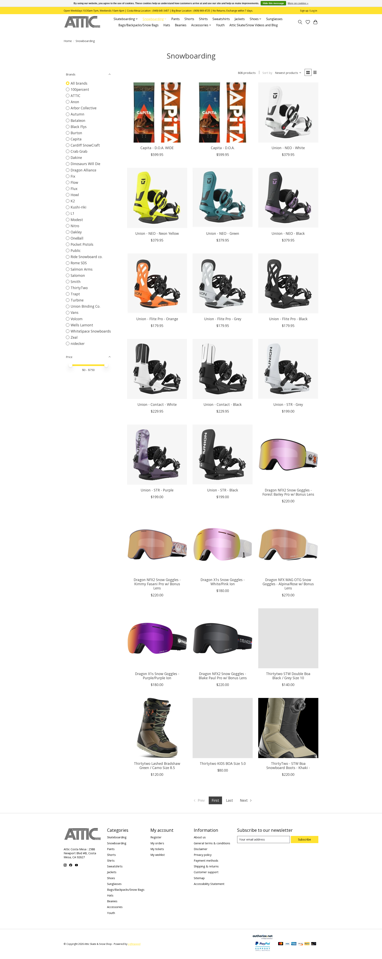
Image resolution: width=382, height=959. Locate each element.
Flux (74, 188)
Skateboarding (117, 837)
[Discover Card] (300, 944)
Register (156, 837)
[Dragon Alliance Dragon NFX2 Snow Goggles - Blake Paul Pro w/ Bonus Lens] (223, 638)
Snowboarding (116, 843)
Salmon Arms (82, 269)
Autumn (77, 114)
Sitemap (199, 878)
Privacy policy (202, 855)
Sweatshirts (221, 19)
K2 (73, 201)
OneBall (77, 238)
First (215, 800)
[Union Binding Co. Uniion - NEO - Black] (288, 198)
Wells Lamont (82, 325)
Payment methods (206, 860)
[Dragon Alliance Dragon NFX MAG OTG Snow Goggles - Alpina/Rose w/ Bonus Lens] (288, 544)
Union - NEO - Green (222, 233)
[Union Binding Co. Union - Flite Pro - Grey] (223, 283)
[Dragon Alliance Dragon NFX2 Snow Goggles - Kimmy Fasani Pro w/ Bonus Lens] (157, 544)
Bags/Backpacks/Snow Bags (138, 25)
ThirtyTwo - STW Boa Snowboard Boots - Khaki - (288, 765)
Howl (75, 194)
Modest (77, 219)
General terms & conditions (212, 843)
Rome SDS (79, 262)
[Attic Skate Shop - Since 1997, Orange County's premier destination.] (82, 22)
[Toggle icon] (300, 22)
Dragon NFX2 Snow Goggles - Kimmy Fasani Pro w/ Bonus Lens (157, 583)
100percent (80, 89)
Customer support (206, 872)
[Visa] (287, 944)
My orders (157, 843)
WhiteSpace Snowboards (91, 331)
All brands (79, 83)
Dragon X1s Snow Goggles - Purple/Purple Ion (157, 675)
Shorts (189, 19)
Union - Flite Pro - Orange (157, 318)
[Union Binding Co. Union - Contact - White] (157, 369)
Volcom (77, 318)
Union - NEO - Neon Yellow (157, 233)
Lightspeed (134, 944)
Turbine (77, 300)
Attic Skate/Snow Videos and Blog (253, 25)
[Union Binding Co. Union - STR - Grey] (288, 369)
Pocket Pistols (82, 244)
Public (76, 250)
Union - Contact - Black (223, 404)
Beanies (180, 25)
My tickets (157, 849)
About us (200, 837)
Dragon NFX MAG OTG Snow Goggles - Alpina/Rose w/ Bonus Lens (288, 583)
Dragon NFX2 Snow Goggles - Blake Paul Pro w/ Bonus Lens (223, 675)
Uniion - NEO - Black (288, 233)
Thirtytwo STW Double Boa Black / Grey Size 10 (288, 675)
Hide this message (273, 3)
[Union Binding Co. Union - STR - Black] (223, 455)
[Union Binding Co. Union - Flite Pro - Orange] (157, 283)
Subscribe (304, 839)
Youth (220, 25)
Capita (76, 139)
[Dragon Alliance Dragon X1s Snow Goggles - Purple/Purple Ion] (157, 638)
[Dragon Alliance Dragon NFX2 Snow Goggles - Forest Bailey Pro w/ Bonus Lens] (288, 455)
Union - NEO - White (288, 147)
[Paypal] (263, 951)
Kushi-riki (78, 207)
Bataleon (78, 120)
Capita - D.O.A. (223, 147)
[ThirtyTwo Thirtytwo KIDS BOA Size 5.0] (223, 728)
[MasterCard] (280, 944)
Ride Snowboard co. (86, 256)
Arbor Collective (83, 108)
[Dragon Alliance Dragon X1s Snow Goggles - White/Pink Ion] (223, 544)
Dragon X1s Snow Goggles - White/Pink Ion (223, 581)
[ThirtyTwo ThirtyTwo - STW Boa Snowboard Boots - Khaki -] (288, 728)
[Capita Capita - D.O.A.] (223, 112)
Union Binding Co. (85, 306)
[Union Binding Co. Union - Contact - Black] (223, 369)
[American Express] (293, 944)
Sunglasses (274, 19)
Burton (76, 132)
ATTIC (75, 95)
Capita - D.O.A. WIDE (157, 147)
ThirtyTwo (79, 287)
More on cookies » (298, 3)
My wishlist (157, 855)
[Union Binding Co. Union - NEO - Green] (223, 198)
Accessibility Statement (209, 884)
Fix (73, 176)
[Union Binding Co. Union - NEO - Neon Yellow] (157, 198)
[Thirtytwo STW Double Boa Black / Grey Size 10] (288, 638)
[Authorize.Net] (263, 937)
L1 (72, 213)
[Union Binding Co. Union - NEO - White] (288, 112)
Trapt (75, 294)
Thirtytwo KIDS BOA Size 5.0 (223, 763)
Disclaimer (201, 849)
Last (229, 800)
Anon (75, 101)
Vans (74, 312)
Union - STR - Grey (288, 404)
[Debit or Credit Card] (313, 944)
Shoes (111, 878)
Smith (76, 281)
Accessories (115, 907)
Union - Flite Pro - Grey (222, 318)
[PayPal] (307, 944)
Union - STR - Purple (157, 490)
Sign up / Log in (308, 10)
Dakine (76, 157)
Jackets (240, 19)
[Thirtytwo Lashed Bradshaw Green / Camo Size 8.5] (157, 728)
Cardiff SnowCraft (85, 145)
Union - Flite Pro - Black (288, 318)
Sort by (267, 73)
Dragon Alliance (83, 170)
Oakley (76, 232)
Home (68, 41)
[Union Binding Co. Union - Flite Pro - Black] (288, 283)
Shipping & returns (206, 866)
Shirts (203, 19)
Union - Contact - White (157, 404)
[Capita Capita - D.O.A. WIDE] (157, 112)
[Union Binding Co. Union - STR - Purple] (157, 455)
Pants (175, 19)
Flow (74, 182)
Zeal (74, 337)
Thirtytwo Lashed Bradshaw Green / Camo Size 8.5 (157, 765)
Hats (166, 25)
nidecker (78, 343)
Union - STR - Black (222, 490)
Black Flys (79, 126)
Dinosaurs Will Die (85, 163)
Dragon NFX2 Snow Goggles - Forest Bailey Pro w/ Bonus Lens (288, 492)
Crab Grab (79, 151)
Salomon (78, 275)
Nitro (75, 225)
